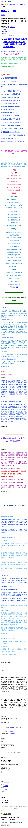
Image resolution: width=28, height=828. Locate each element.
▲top (2, 736)
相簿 (4, 29)
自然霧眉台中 (12, 733)
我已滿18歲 (3, 825)
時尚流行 (11, 731)
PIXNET (6, 806)
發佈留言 (3, 747)
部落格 (5, 31)
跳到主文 (3, 15)
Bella (7, 426)
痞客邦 (12, 728)
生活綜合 (12, 27)
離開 (8, 825)
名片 (4, 33)
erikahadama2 (4, 719)
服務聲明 (16, 808)
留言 (16, 728)
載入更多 (3, 738)
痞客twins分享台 (9, 11)
